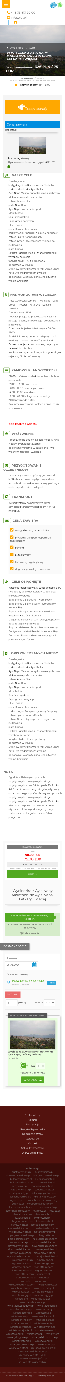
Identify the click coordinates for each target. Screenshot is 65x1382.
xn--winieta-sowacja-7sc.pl (33, 1358)
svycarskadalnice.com (19, 1256)
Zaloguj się (32, 1138)
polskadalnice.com (19, 1238)
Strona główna (27, 78)
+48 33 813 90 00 (23, 12)
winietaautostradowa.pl (21, 1305)
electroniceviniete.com (21, 1207)
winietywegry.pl (44, 1340)
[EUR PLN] (49, 1002)
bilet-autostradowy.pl (18, 1175)
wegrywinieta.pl (47, 1284)
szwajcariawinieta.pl (47, 1256)
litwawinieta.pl (23, 1217)
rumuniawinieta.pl (18, 1242)
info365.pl (54, 1210)
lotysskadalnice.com (42, 1224)
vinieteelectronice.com (21, 1284)
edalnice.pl (18, 1203)
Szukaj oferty (32, 1115)
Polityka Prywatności (32, 1129)
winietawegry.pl (15, 1333)
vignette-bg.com (44, 1263)
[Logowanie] (15, 22)
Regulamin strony (32, 1133)
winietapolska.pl (45, 1319)
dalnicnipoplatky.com (44, 1193)
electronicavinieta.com (40, 1203)
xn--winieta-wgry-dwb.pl (32, 1362)
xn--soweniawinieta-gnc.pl (33, 1351)
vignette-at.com (21, 1263)
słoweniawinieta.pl (22, 1259)
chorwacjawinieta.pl (41, 1186)
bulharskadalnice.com (22, 1182)
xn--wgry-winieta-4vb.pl (32, 1355)
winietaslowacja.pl (20, 1326)
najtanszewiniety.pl (45, 1231)
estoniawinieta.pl (47, 1207)
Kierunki (32, 1119)
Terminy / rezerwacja (36, 108)
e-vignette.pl (15, 1200)
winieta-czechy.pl (44, 1288)
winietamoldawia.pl (43, 1316)
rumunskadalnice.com (44, 1242)
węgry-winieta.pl (18, 1347)
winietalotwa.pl (19, 1316)
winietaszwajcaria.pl (20, 1330)
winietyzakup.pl (47, 1344)
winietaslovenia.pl (44, 1323)
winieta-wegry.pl (21, 1295)
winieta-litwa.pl (20, 1291)
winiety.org (52, 1333)
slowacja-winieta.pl (46, 1249)
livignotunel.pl (42, 1217)
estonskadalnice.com (18, 1210)
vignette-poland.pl (21, 1270)
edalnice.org (50, 1200)
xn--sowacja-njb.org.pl (43, 1347)
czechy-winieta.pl (21, 1189)
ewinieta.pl (39, 1210)
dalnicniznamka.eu (20, 1196)
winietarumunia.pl (20, 1323)
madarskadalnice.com (17, 1228)
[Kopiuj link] (9, 166)
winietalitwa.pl (44, 1312)
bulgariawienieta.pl (21, 1179)
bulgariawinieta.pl (45, 1179)
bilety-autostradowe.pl (46, 1175)
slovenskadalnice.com (44, 1245)
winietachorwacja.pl (21, 1309)
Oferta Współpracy (32, 1152)
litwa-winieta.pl (43, 1214)
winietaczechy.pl (45, 1309)
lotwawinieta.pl (19, 1224)
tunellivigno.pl (45, 1259)
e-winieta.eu (33, 1200)
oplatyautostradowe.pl (21, 1235)
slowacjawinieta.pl (20, 1252)
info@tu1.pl (19, 17)
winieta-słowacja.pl (43, 1291)
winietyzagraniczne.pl (22, 1344)
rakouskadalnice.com (45, 1238)
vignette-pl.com (43, 1267)
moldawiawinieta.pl (20, 1231)
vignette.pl (43, 1274)
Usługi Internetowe (32, 1148)
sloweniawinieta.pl (44, 1252)
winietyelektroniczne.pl (45, 1337)
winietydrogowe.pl (17, 1337)
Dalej (31, 874)
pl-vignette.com (47, 1235)
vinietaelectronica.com (32, 1281)
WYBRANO (31, 1079)
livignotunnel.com (22, 1221)
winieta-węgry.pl (43, 1295)
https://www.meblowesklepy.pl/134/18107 (31, 162)
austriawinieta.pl (44, 1172)
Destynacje (32, 1124)
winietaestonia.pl (22, 1312)
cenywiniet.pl (19, 1186)
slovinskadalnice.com (20, 1249)
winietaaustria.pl (40, 1298)
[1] (40, 1066)
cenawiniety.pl (46, 1182)
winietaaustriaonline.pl (32, 1302)
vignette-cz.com (21, 1267)
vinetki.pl (44, 1277)
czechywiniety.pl (18, 1193)
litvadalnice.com (22, 1214)
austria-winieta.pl (21, 1172)
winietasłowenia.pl (45, 1330)
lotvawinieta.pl (44, 1221)
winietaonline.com (21, 1319)
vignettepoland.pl (26, 1277)
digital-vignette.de (45, 1196)
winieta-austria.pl (20, 1288)
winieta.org (21, 1298)
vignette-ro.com (44, 1270)
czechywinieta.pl (44, 1189)
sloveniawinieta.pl (18, 1245)
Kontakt (32, 1143)
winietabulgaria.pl (48, 1305)
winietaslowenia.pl (44, 1326)
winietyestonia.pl (22, 1340)
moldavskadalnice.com (47, 1228)
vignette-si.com (25, 1274)
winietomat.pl (35, 1333)
